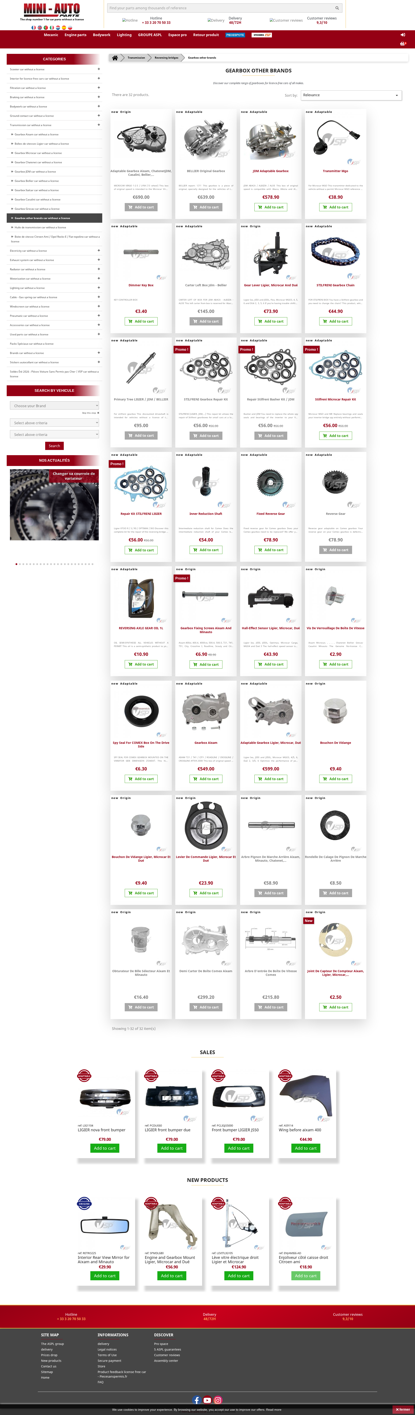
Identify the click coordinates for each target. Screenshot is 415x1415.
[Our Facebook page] (197, 1400)
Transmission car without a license (30, 125)
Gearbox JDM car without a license (34, 171)
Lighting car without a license (27, 288)
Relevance (351, 95)
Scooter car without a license (27, 69)
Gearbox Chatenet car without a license (37, 162)
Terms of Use (107, 1355)
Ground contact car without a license (32, 116)
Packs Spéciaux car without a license (32, 344)
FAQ (101, 1382)
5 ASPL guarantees (167, 1349)
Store (101, 1366)
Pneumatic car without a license (29, 316)
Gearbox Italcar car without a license (36, 190)
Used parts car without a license (29, 334)
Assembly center (166, 1361)
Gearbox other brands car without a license (41, 218)
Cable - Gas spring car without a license (33, 297)
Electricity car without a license (28, 251)
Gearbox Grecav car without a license (36, 209)
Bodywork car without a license (28, 106)
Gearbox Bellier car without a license (36, 181)
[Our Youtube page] (207, 1400)
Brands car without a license (27, 353)
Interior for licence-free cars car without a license (39, 78)
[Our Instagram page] (218, 1400)
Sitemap (47, 1372)
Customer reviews (167, 1355)
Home (45, 1377)
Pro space (161, 1344)
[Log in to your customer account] (402, 34)
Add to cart (105, 1148)
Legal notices (107, 1349)
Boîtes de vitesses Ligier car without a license (41, 144)
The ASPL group (52, 1344)
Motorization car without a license (30, 278)
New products (207, 1179)
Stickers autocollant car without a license (34, 362)
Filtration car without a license (28, 88)
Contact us (48, 1366)
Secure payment (109, 1361)
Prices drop (49, 1355)
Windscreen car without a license (29, 306)
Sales (207, 1052)
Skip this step (89, 412)
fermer (404, 1409)
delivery (47, 1349)
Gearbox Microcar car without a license (37, 153)
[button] (51, 34)
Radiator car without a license (27, 269)
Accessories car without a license (30, 325)
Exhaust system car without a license (32, 260)
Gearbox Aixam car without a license (36, 134)
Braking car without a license (27, 97)
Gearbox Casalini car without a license (37, 199)
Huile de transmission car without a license (39, 227)
